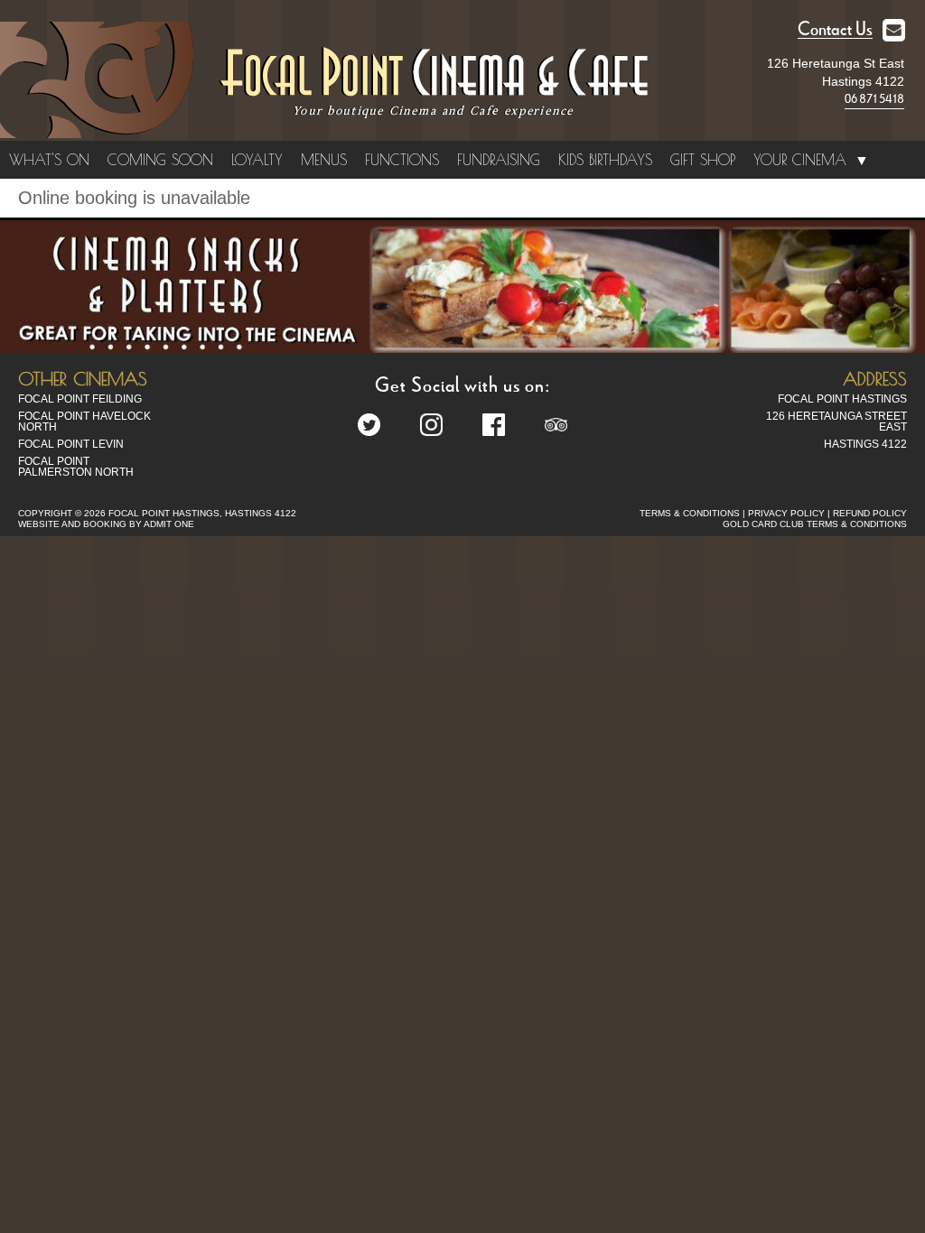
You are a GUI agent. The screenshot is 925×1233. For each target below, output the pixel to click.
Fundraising (498, 160)
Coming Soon (160, 160)
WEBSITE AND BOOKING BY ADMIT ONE (106, 524)
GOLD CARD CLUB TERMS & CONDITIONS (815, 524)
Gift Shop (702, 160)
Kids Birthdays (605, 160)
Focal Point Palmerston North (76, 466)
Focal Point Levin (71, 444)
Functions (402, 160)
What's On (49, 160)
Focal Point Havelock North (84, 421)
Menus (324, 160)
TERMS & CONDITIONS (690, 513)
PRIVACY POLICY (786, 513)
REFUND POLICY (870, 513)
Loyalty (257, 160)
